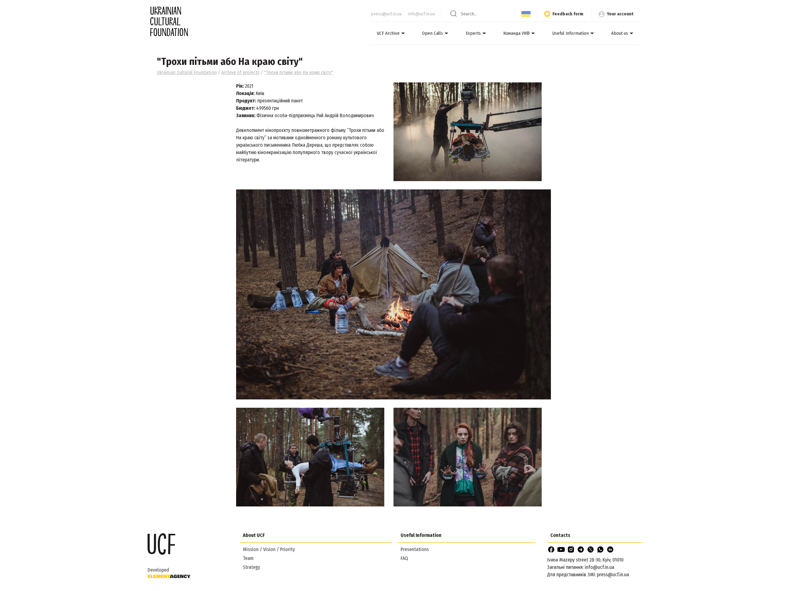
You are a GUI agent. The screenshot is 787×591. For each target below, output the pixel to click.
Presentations (415, 549)
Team (248, 558)
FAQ (404, 558)
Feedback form (567, 14)
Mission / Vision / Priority (269, 549)
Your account (620, 14)
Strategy (251, 567)
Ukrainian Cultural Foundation (187, 72)
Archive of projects (240, 72)
